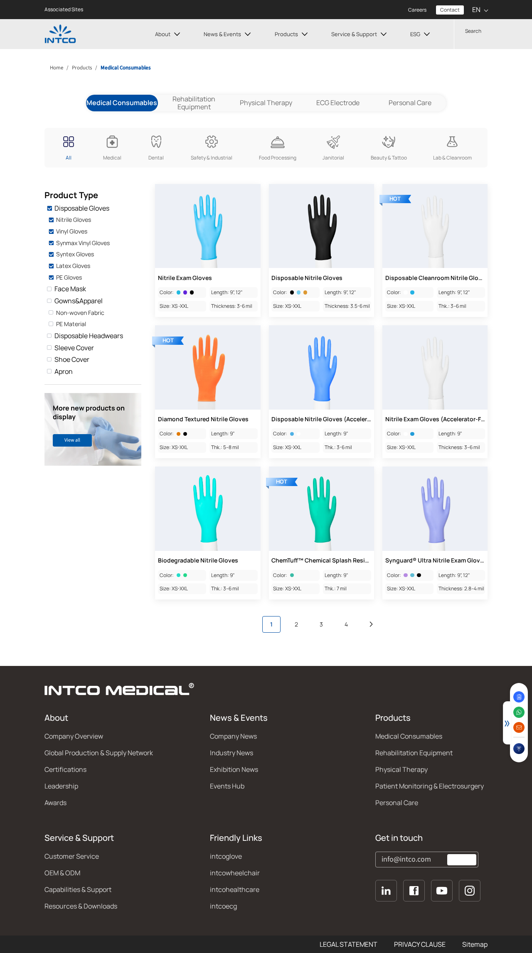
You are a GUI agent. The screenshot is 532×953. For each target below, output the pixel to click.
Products (286, 34)
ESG (415, 34)
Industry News (231, 752)
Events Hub (227, 786)
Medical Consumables (408, 736)
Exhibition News (234, 769)
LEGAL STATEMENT (348, 944)
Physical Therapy (266, 102)
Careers (417, 9)
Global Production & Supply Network (98, 752)
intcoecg (223, 906)
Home (56, 67)
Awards (55, 802)
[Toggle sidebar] (507, 722)
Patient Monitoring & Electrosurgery (429, 786)
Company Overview (73, 736)
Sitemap (475, 944)
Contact (450, 9)
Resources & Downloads (80, 906)
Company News (233, 736)
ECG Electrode (338, 102)
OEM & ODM (62, 872)
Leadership (61, 786)
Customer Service (71, 856)
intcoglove (226, 856)
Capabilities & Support (77, 889)
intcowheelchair (235, 872)
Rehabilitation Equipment (193, 103)
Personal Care (410, 102)
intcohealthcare (234, 889)
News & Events (222, 34)
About (162, 34)
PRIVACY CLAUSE (420, 944)
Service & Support (354, 34)
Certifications (65, 769)
